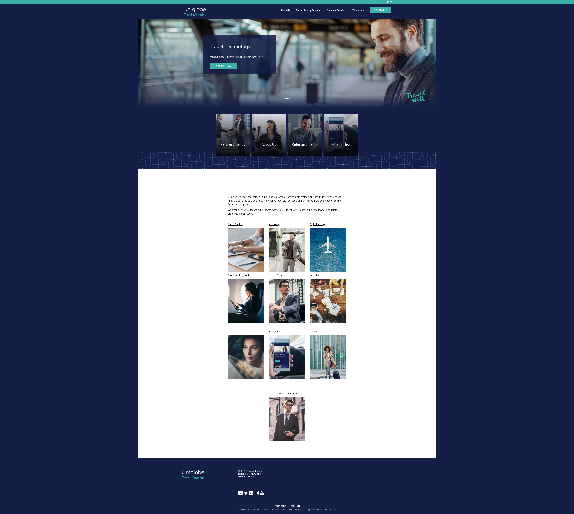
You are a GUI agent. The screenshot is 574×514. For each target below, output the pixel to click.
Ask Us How (223, 66)
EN (388, 2)
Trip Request (275, 331)
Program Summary (287, 393)
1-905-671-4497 (246, 476)
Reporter (314, 275)
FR (391, 2)
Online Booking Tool (238, 275)
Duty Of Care (234, 331)
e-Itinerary (274, 224)
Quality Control (276, 275)
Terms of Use (294, 506)
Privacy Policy (280, 506)
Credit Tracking (236, 224)
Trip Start (314, 331)
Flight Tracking (317, 224)
